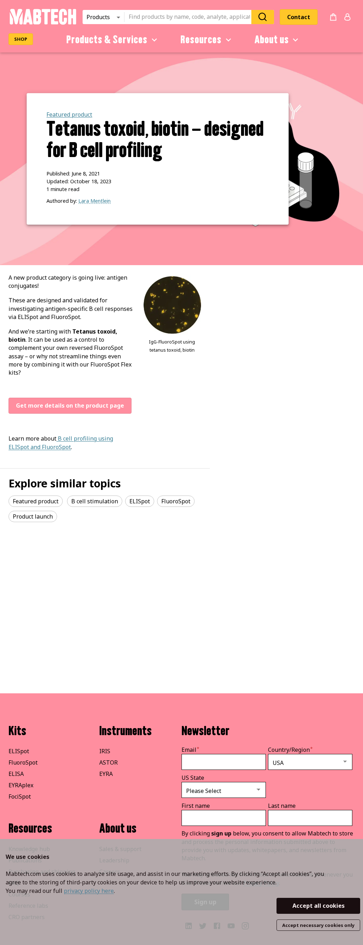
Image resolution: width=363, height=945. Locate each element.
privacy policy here (89, 891)
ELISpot (19, 751)
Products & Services (106, 39)
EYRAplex (21, 785)
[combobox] (190, 17)
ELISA (16, 774)
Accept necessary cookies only (318, 925)
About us (272, 39)
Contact (298, 17)
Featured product (69, 114)
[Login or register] (347, 17)
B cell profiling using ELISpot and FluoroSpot (61, 443)
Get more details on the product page (70, 405)
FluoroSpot (23, 762)
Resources (201, 39)
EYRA (106, 774)
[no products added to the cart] (333, 17)
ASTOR (108, 762)
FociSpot (20, 796)
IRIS (104, 751)
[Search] (262, 17)
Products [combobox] (98, 17)
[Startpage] (43, 23)
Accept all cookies (318, 906)
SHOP (20, 39)
